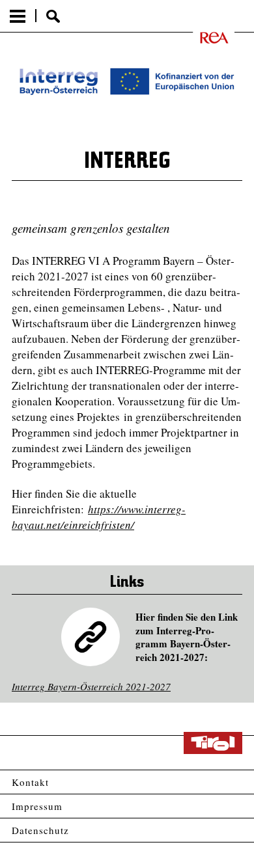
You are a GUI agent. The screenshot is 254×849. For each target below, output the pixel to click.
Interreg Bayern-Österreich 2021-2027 (91, 686)
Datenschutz (40, 830)
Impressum (37, 806)
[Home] (205, 38)
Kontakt (30, 781)
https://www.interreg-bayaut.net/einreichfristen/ (99, 517)
